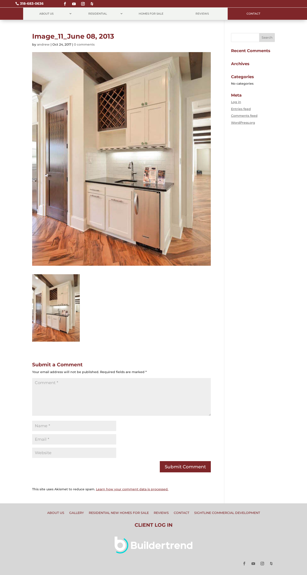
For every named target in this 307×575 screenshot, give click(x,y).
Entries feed (241, 109)
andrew (43, 44)
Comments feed (244, 116)
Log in (236, 102)
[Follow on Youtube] (74, 2)
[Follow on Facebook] (65, 2)
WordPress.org (243, 123)
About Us (46, 13)
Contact (253, 13)
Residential (97, 13)
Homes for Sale (151, 13)
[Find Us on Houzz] (92, 2)
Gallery (76, 513)
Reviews (202, 13)
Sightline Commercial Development (227, 513)
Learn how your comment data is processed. (132, 489)
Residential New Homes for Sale (119, 513)
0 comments (84, 44)
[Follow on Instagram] (83, 2)
